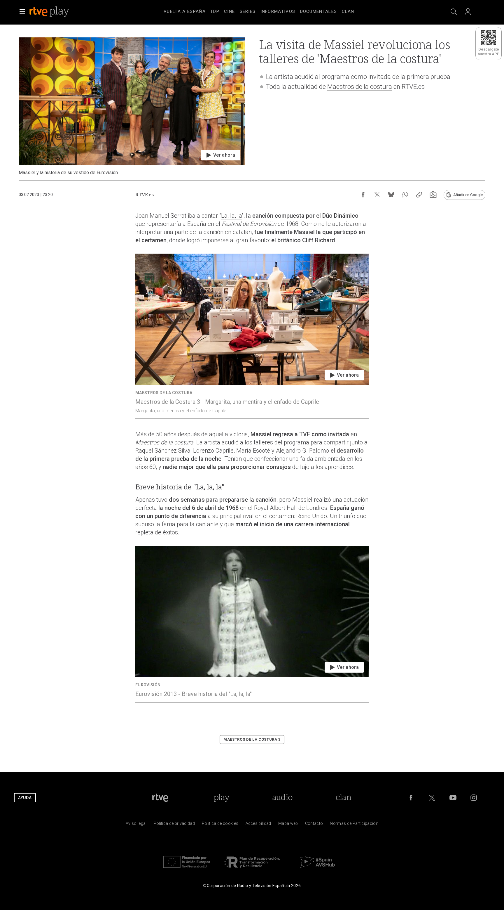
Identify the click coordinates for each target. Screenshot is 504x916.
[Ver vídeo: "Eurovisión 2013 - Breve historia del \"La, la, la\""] (252, 624)
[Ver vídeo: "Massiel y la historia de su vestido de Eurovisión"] (132, 106)
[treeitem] (185, 12)
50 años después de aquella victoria (202, 434)
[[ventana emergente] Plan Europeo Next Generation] (187, 869)
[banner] (57, 12)
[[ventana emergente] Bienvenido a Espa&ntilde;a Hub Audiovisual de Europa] (317, 869)
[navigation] (259, 10)
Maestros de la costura (359, 86)
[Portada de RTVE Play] (50, 12)
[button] (22, 12)
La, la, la (231, 215)
